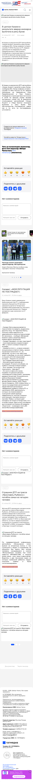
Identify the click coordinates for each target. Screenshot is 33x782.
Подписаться (19, 776)
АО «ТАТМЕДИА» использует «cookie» (9, 767)
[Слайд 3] (16, 277)
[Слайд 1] (12, 277)
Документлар (10, 666)
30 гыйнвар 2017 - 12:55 (8, 503)
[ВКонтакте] (6, 188)
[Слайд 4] (18, 277)
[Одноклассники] (10, 188)
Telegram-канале (20, 128)
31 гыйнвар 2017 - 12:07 (8, 35)
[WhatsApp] (20, 188)
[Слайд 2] (14, 277)
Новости (5, 22)
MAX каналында (9, 152)
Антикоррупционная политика (9, 765)
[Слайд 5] (20, 277)
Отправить (24, 217)
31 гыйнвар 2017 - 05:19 (8, 295)
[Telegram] (15, 188)
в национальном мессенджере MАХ (16, 138)
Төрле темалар (22, 666)
